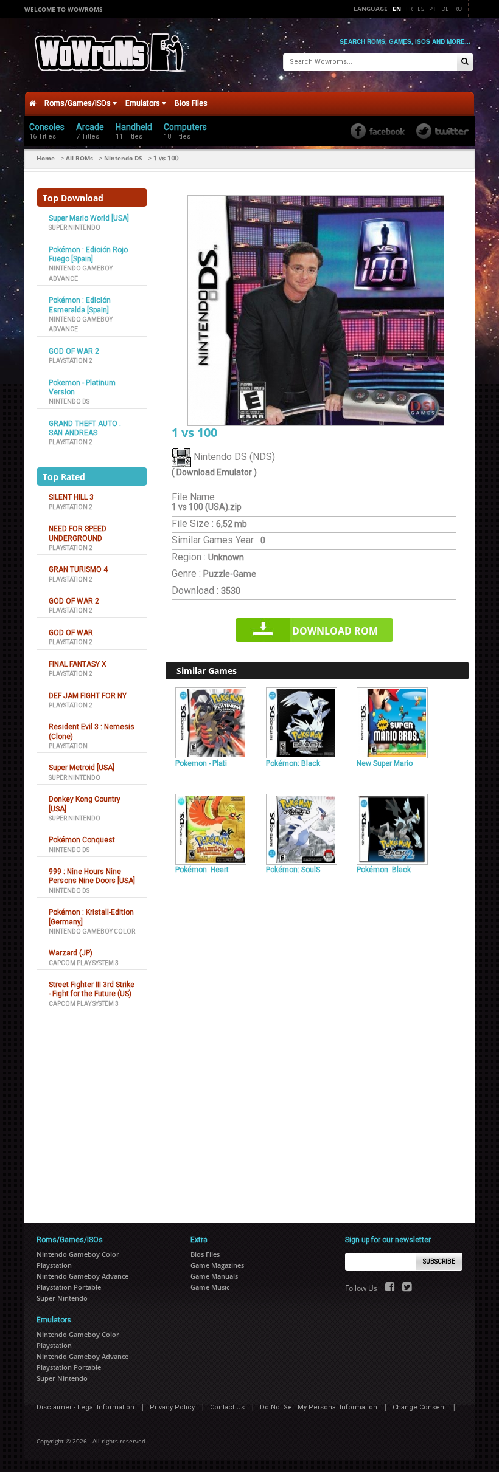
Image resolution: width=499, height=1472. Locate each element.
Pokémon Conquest (82, 840)
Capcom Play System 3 (84, 963)
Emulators (143, 103)
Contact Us (227, 1407)
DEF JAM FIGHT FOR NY (88, 696)
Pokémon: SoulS (293, 869)
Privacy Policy (172, 1407)
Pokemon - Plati (201, 763)
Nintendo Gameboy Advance (82, 1276)
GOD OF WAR (71, 632)
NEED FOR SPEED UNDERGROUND (77, 533)
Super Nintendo (74, 227)
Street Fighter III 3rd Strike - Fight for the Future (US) (91, 989)
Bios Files (191, 103)
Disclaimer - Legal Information (85, 1407)
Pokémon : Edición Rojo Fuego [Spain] (88, 254)
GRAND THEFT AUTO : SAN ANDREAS (85, 428)
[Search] (465, 62)
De (445, 8)
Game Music (209, 1286)
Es (420, 8)
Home (46, 158)
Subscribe (439, 1261)
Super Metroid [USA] (81, 767)
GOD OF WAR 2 (74, 351)
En (397, 8)
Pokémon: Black (293, 763)
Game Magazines (217, 1265)
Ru (458, 8)
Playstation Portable (69, 1286)
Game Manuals (214, 1276)
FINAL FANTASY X (77, 664)
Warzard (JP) (70, 953)
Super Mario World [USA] (89, 218)
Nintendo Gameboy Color (92, 931)
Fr (409, 8)
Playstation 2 (70, 360)
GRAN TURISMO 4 (78, 569)
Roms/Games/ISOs (78, 103)
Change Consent (419, 1407)
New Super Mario (385, 763)
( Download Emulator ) (214, 472)
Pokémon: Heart (202, 869)
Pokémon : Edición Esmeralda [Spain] (80, 305)
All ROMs (79, 158)
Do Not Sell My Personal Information (318, 1407)
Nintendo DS (123, 158)
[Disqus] (317, 1043)
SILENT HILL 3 (71, 497)
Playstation (68, 746)
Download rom (335, 631)
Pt (432, 8)
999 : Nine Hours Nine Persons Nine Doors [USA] (92, 876)
